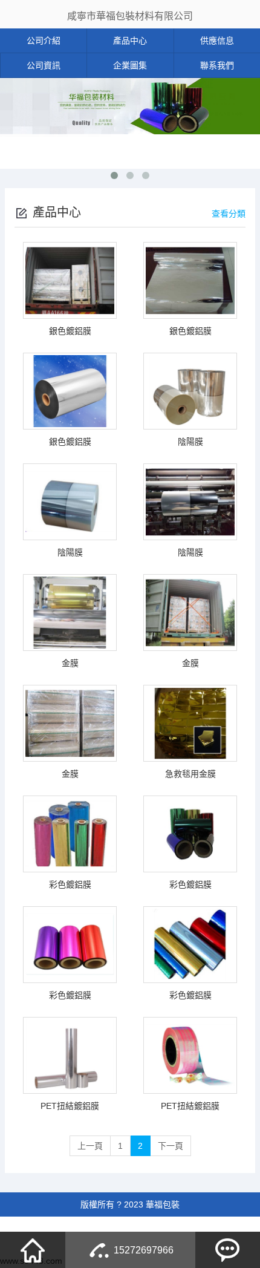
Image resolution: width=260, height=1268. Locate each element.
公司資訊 (43, 65)
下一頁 (170, 1146)
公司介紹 (43, 40)
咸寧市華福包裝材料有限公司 (130, 16)
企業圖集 (130, 65)
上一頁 (90, 1146)
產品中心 (130, 40)
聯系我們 (217, 65)
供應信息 (217, 40)
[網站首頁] (33, 1250)
